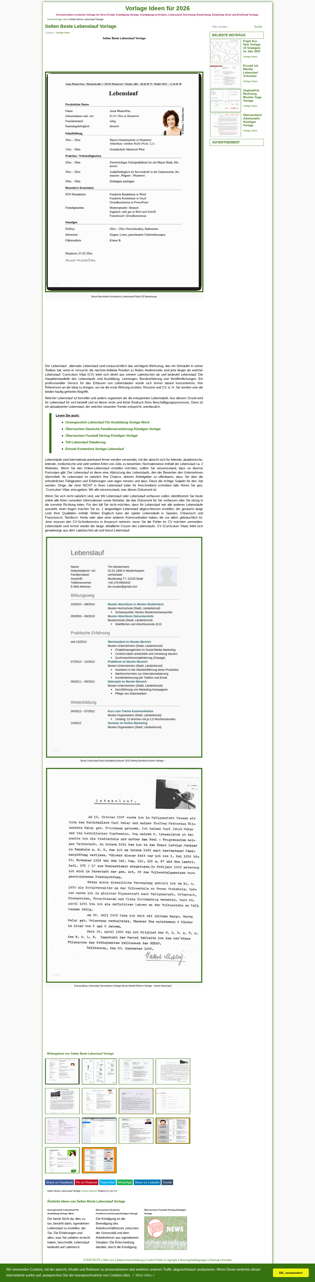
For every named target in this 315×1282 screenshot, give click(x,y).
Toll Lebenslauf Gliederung (85, 442)
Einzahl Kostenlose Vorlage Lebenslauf (94, 449)
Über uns (108, 1260)
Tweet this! (107, 1182)
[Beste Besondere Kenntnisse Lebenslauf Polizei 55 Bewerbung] (124, 292)
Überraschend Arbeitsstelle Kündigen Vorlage (252, 120)
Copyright (171, 1260)
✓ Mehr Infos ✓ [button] (143, 1275)
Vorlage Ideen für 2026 (157, 8)
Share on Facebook (59, 1182)
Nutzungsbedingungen (193, 1260)
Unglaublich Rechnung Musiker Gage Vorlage (252, 95)
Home (50, 19)
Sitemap (214, 1260)
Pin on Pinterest (86, 1182)
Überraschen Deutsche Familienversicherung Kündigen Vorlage (112, 429)
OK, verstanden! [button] (291, 1272)
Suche (258, 26)
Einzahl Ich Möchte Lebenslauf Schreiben (250, 71)
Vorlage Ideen (62, 19)
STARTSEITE (92, 1260)
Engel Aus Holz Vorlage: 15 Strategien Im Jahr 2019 (252, 46)
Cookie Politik (154, 1260)
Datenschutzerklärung (130, 1260)
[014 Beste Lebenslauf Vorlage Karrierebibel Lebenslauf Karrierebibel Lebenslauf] (99, 1173)
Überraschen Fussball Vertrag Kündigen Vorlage (101, 435)
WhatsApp (125, 1182)
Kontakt (227, 1260)
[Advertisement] (124, 56)
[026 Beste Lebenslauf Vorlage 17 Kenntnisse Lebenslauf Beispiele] (173, 1143)
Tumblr (167, 1182)
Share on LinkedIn (147, 1182)
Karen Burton (89, 1191)
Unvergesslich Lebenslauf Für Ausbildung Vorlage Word (107, 422)
